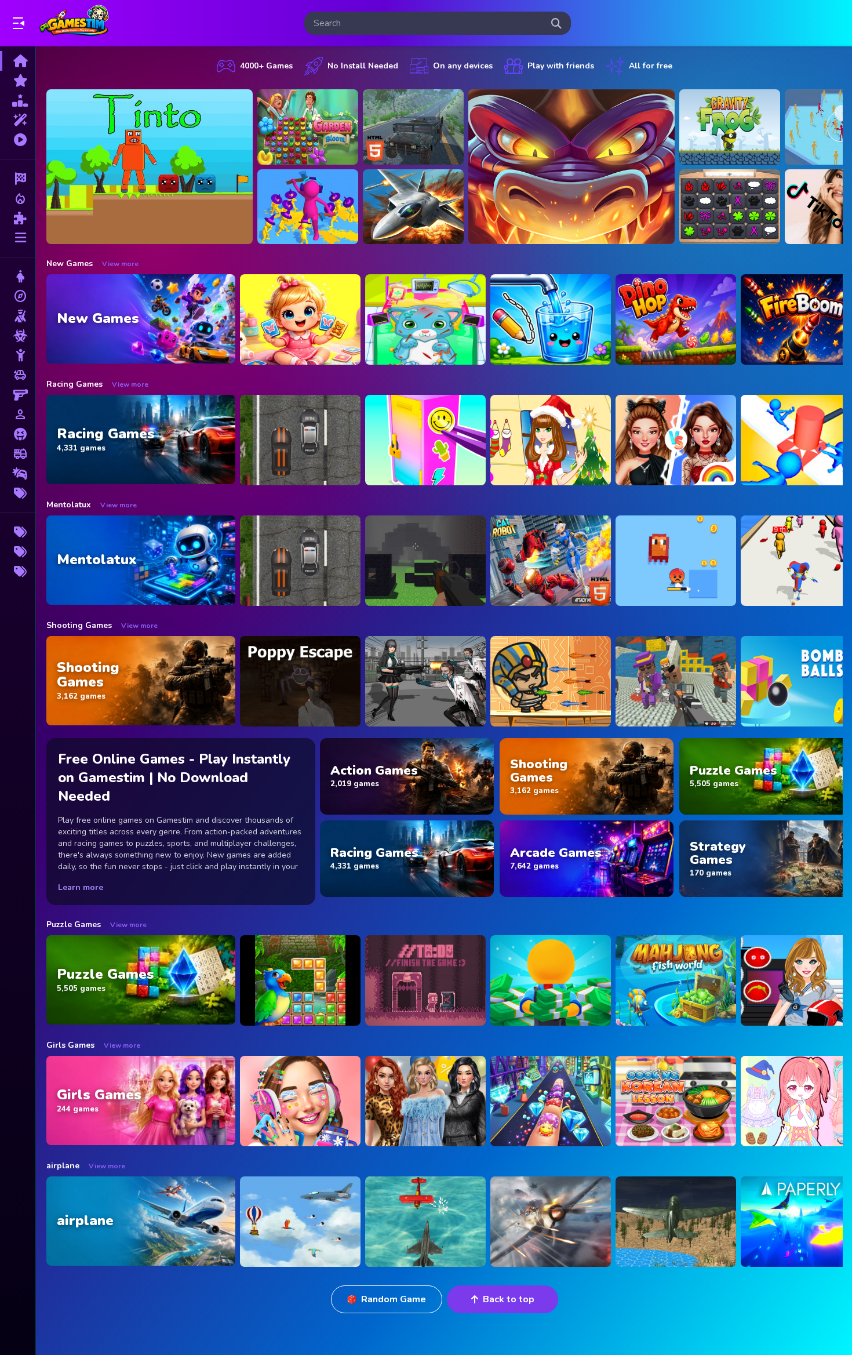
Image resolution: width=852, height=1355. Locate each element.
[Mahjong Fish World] (676, 980)
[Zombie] (17, 336)
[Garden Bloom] (307, 127)
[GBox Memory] (729, 207)
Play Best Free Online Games (74, 23)
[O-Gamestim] (17, 552)
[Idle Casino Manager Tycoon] (550, 980)
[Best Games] (17, 100)
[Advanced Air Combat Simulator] (676, 1221)
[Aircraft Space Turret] (550, 1221)
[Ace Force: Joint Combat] (413, 207)
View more (120, 263)
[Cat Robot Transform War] (550, 560)
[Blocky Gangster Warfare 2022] (676, 681)
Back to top (508, 1299)
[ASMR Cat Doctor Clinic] (425, 319)
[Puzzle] (17, 218)
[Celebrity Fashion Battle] (676, 440)
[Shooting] (17, 316)
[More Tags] (17, 493)
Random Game (393, 1299)
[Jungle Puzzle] (300, 980)
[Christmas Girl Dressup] (550, 440)
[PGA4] (425, 560)
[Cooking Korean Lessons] (676, 1101)
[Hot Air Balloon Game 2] (300, 1221)
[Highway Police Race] (300, 440)
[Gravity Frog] (729, 127)
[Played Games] (17, 140)
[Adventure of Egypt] (550, 681)
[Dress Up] (17, 276)
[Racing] (17, 178)
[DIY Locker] (425, 440)
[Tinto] (149, 166)
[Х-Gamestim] (17, 532)
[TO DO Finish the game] (425, 980)
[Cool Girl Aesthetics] (300, 1101)
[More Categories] (17, 238)
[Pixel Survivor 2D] (676, 560)
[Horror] (17, 434)
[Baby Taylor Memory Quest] (300, 319)
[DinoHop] (676, 319)
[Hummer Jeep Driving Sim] (413, 127)
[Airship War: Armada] (425, 1221)
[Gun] (17, 395)
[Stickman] (17, 355)
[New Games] (17, 80)
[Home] (17, 61)
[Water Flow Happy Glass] (550, 319)
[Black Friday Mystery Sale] (425, 1101)
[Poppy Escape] (300, 681)
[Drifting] (17, 474)
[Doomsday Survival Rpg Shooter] (425, 681)
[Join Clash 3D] (307, 207)
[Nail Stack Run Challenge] (550, 1101)
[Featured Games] (17, 120)
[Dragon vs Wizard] (571, 166)
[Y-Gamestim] (17, 572)
